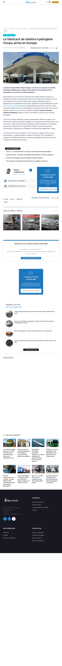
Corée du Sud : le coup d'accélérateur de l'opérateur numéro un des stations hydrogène (24, 453)
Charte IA (6, 512)
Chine (5, 202)
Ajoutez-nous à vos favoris (41, 48)
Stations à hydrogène (9, 538)
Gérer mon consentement (11, 514)
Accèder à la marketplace (30, 258)
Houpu (12, 199)
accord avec (9, 106)
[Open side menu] (4, 2)
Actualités (6, 532)
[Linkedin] (57, 48)
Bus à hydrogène (37, 538)
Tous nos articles (31, 349)
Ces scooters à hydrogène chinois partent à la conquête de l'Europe (27, 161)
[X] (54, 48)
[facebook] (9, 519)
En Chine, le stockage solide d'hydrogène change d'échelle (24, 158)
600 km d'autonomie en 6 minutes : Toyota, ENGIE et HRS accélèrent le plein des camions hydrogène (9, 481)
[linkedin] (5, 519)
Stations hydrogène (21, 28)
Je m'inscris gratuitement (48, 189)
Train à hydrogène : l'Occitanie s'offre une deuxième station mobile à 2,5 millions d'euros (24, 479)
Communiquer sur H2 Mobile (40, 507)
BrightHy (19, 199)
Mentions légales (8, 509)
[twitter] (14, 519)
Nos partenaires (36, 505)
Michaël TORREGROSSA (20, 47)
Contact (34, 510)
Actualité (11, 28)
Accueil (5, 28)
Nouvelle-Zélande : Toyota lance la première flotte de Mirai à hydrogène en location (52, 479)
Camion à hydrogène (38, 540)
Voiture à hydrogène (38, 532)
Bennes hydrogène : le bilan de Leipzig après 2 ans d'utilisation (33, 331)
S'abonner (55, 2)
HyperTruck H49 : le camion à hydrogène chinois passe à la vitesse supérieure (30, 155)
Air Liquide (17, 106)
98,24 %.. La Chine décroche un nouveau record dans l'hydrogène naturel (28, 151)
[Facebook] (52, 48)
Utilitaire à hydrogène (38, 535)
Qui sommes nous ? (38, 502)
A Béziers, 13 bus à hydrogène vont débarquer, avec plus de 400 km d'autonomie (52, 453)
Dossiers (5, 535)
